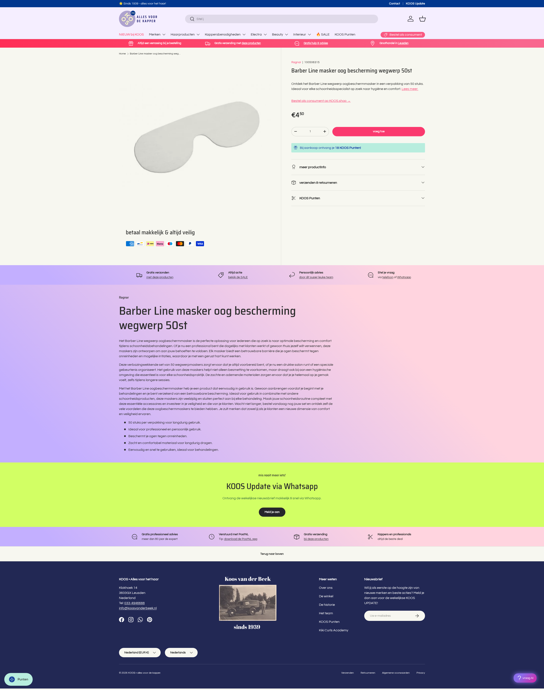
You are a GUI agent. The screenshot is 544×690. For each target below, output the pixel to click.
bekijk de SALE (238, 277)
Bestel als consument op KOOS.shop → (321, 100)
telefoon (387, 277)
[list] (195, 136)
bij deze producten (316, 539)
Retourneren (368, 673)
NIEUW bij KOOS (131, 34)
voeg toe (379, 131)
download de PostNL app (240, 539)
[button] (422, 18)
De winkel (326, 596)
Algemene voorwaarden (396, 673)
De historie (327, 604)
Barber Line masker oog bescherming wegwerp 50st (155, 53)
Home (122, 53)
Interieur (299, 34)
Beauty (277, 34)
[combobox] (281, 19)
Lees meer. (410, 88)
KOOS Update (415, 3)
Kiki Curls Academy (333, 630)
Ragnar (296, 62)
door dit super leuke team (316, 277)
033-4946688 (134, 603)
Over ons (326, 587)
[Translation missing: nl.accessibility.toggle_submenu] (163, 34)
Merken (154, 34)
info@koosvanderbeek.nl (138, 608)
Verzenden (347, 673)
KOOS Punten (345, 34)
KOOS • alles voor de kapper (144, 673)
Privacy (420, 673)
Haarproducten (183, 34)
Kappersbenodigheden (223, 34)
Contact (394, 3)
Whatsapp (404, 277)
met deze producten (159, 277)
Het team (326, 613)
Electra (256, 34)
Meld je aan (272, 512)
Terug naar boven (272, 553)
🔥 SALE (323, 34)
